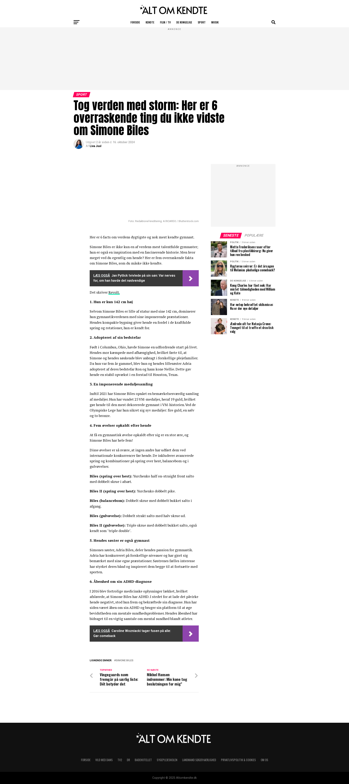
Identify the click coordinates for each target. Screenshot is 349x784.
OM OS (264, 760)
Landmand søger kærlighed (199, 760)
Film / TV (165, 22)
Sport (202, 22)
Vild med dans (104, 760)
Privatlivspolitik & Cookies (238, 760)
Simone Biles (124, 660)
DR (128, 760)
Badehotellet (143, 760)
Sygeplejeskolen (167, 760)
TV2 (120, 760)
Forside (135, 22)
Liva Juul (95, 146)
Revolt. (114, 292)
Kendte (150, 22)
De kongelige (184, 22)
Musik (215, 22)
